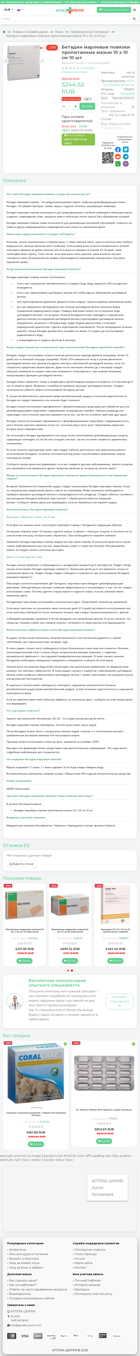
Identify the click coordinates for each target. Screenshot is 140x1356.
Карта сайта (83, 1263)
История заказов (87, 1285)
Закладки (82, 1289)
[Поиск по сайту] (134, 18)
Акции (80, 1258)
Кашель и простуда (24, 1258)
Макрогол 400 (119, 124)
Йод (104, 124)
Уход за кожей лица (24, 1263)
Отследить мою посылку (93, 1294)
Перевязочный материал (89, 32)
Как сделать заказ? (23, 1280)
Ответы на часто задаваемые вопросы (38, 1289)
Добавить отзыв (21, 864)
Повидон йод (111, 128)
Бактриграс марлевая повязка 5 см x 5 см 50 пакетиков (115, 930)
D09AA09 (127, 93)
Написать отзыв (75, 72)
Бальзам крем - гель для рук (105, 1107)
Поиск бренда (86, 1254)
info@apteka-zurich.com (26, 1325)
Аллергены (17, 1249)
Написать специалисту (120, 999)
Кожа (59, 32)
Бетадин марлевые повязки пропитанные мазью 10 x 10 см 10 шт (56, 36)
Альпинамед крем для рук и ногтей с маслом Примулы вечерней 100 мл (104, 1114)
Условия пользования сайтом (32, 1298)
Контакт (80, 1267)
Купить (87, 106)
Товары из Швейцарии (30, 32)
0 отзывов (87, 68)
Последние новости (90, 1249)
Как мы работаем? (23, 1285)
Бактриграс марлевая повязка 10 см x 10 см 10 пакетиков (25, 930)
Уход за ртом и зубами (26, 1267)
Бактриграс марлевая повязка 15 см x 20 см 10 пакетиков (70, 930)
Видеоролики (20, 1294)
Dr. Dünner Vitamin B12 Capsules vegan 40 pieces (36, 1109)
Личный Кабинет (88, 1280)
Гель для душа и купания (28, 1254)
